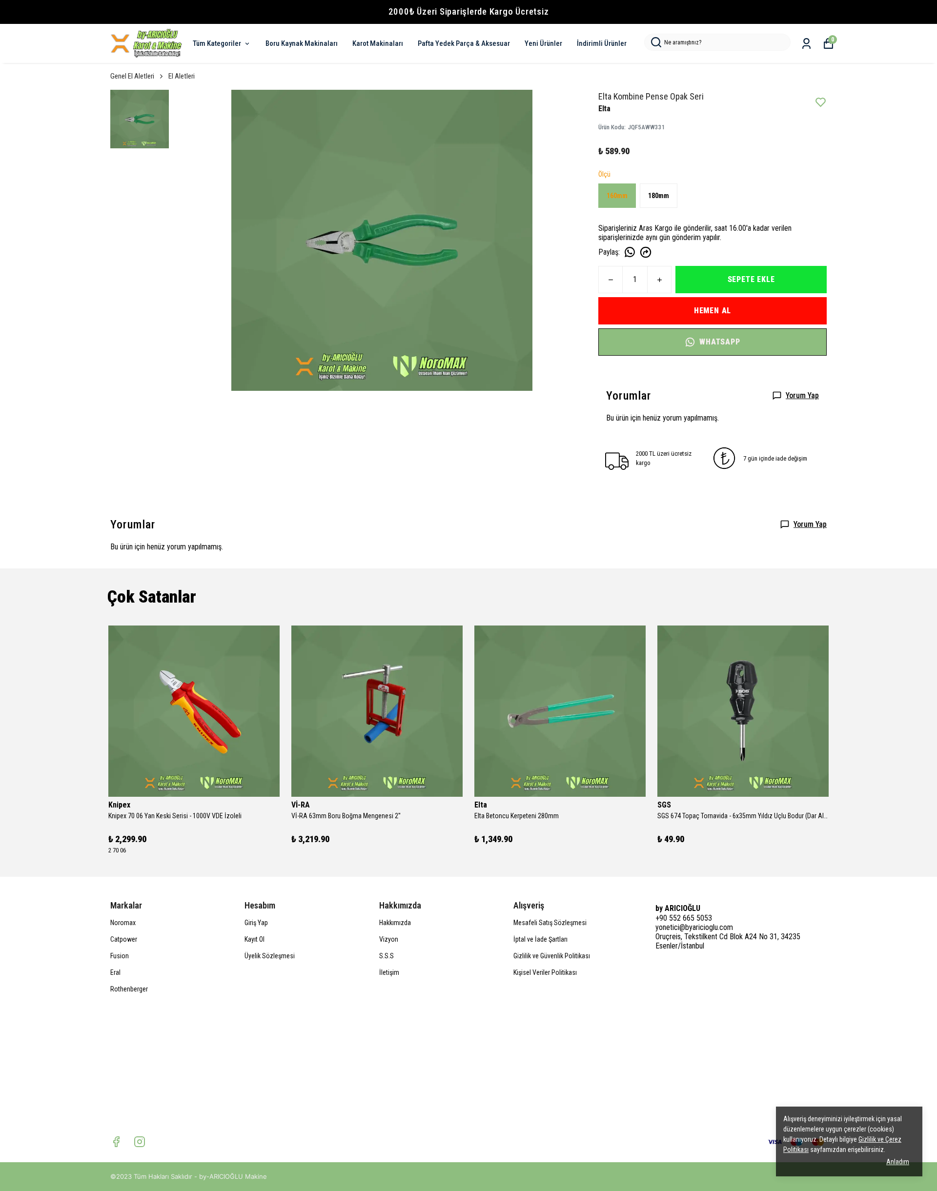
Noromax (123, 923)
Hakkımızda (395, 923)
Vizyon (388, 939)
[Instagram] (139, 1142)
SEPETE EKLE (751, 279)
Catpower (123, 939)
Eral (115, 972)
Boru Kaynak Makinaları (301, 43)
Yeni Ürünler (543, 43)
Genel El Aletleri (132, 76)
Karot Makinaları (377, 43)
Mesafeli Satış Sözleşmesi (550, 923)
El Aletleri (181, 76)
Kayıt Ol (254, 939)
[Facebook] (116, 1142)
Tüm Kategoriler (217, 43)
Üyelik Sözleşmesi (269, 956)
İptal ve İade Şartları (540, 939)
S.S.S (386, 956)
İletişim (389, 972)
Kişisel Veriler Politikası (545, 972)
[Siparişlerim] (806, 44)
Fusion (119, 956)
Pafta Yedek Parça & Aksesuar (464, 43)
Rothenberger (129, 989)
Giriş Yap (256, 923)
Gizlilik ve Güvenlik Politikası (551, 956)
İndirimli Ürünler (602, 43)
